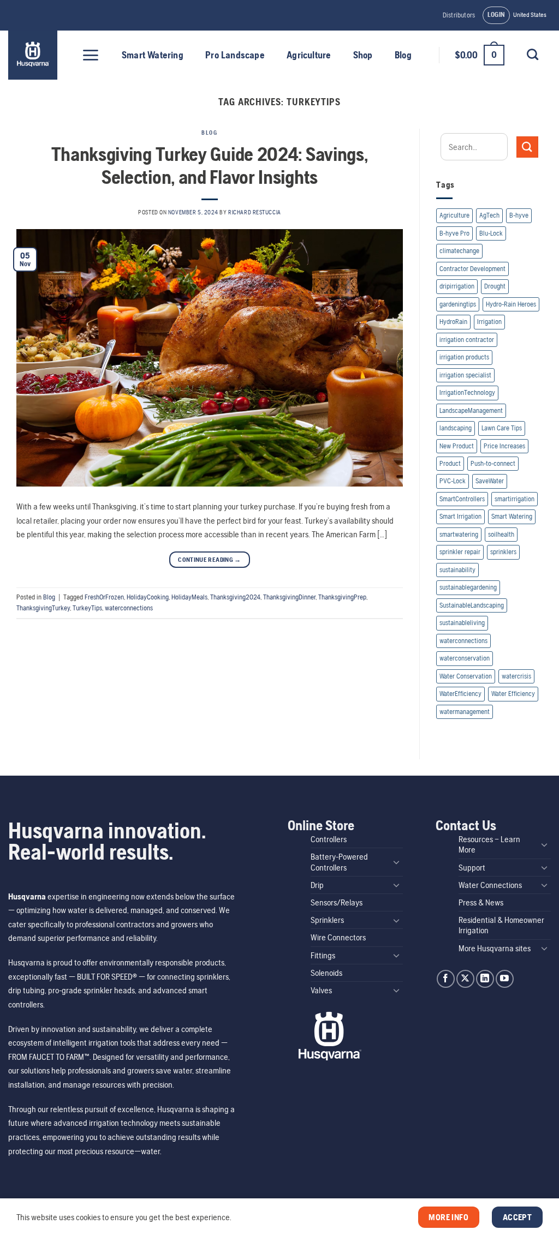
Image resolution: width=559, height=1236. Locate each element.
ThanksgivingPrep (342, 597)
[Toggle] (396, 861)
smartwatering (458, 534)
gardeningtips (457, 304)
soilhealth (501, 534)
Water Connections (490, 885)
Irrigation (489, 321)
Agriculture (309, 55)
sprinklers (503, 552)
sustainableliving (462, 623)
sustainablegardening (468, 587)
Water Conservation (465, 676)
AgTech (489, 215)
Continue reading (209, 559)
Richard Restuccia (254, 212)
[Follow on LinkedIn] (485, 979)
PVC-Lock (452, 481)
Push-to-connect (493, 463)
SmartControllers (462, 499)
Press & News (481, 902)
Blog (403, 55)
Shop (363, 55)
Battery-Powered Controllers (339, 861)
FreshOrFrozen (104, 597)
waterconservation (464, 658)
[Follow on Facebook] (446, 979)
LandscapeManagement (471, 410)
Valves (321, 990)
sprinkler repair (459, 552)
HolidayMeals (189, 597)
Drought (495, 286)
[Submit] (527, 147)
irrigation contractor (466, 339)
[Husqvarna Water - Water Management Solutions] (34, 55)
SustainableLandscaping (471, 605)
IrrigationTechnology (467, 392)
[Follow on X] (465, 979)
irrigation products (464, 357)
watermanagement (464, 711)
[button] (496, 15)
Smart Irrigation (460, 516)
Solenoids (326, 973)
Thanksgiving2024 (235, 597)
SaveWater (489, 481)
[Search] (532, 54)
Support (472, 867)
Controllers (329, 839)
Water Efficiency (513, 693)
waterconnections (129, 608)
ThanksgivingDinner (289, 597)
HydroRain (453, 321)
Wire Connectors (338, 937)
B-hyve (518, 215)
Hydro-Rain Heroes (511, 304)
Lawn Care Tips (501, 428)
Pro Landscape (235, 55)
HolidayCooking (148, 597)
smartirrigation (514, 499)
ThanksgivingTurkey (43, 608)
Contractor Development (472, 269)
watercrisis (516, 676)
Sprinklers (327, 920)
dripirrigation (456, 286)
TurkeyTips (87, 608)
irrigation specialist (465, 375)
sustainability (457, 570)
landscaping (455, 428)
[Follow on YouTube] (505, 979)
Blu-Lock (491, 233)
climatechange (459, 251)
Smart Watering (152, 55)
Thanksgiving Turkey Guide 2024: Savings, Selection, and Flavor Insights (209, 165)
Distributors (459, 15)
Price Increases (504, 446)
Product (450, 463)
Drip (317, 885)
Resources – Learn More (489, 844)
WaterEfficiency (460, 693)
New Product (456, 446)
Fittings (323, 955)
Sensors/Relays (336, 902)
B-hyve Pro (454, 233)
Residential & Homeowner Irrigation (501, 925)
